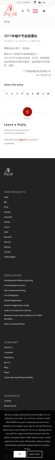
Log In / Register (24, 2)
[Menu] (34, 11)
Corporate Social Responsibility (18, 377)
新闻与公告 (36, 41)
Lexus (7, 227)
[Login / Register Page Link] (21, 11)
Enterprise (9, 357)
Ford (6, 207)
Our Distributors (11, 295)
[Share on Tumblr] (32, 93)
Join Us (7, 362)
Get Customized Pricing (15, 290)
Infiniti (7, 222)
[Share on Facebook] (6, 93)
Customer (8, 352)
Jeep (6, 231)
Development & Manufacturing (18, 280)
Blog (6, 21)
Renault (7, 237)
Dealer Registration (13, 300)
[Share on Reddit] (43, 93)
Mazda (7, 247)
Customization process (14, 285)
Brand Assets (10, 405)
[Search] (27, 11)
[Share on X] (12, 93)
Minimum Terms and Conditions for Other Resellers (23, 317)
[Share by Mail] (48, 93)
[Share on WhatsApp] (17, 93)
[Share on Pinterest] (22, 93)
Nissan (7, 241)
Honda (7, 212)
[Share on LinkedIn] (27, 93)
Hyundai (8, 217)
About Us (8, 347)
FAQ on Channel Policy (14, 324)
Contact (7, 400)
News (6, 372)
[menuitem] (23, 2)
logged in (23, 139)
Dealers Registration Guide (16, 305)
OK (19, 454)
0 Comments (21, 41)
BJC (5, 202)
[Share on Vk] (37, 93)
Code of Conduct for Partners (17, 310)
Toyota (7, 251)
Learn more (34, 454)
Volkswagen (9, 256)
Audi (6, 197)
